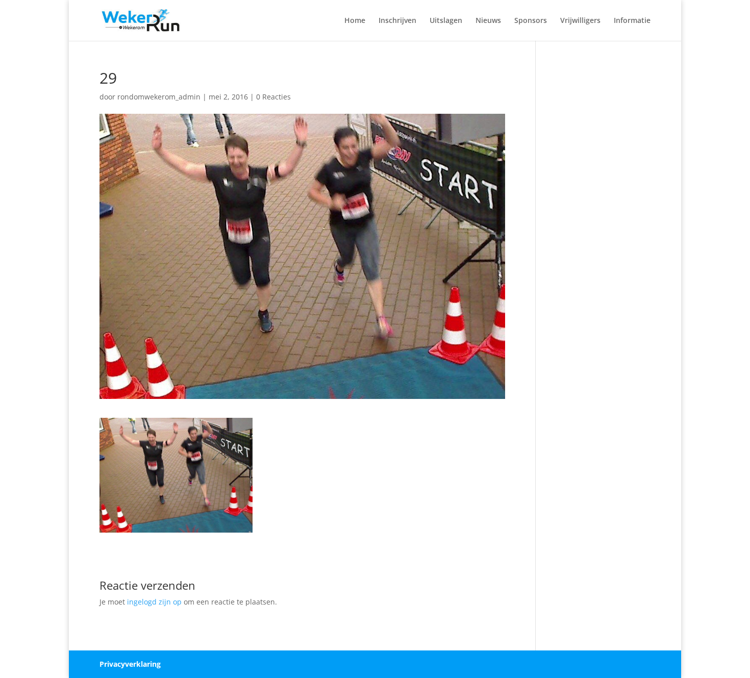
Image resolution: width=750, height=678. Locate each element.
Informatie (632, 21)
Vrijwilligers (580, 21)
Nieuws (488, 21)
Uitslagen (446, 21)
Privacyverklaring (130, 664)
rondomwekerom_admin (159, 97)
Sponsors (530, 21)
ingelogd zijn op (154, 602)
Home (354, 21)
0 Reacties (273, 97)
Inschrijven (397, 21)
